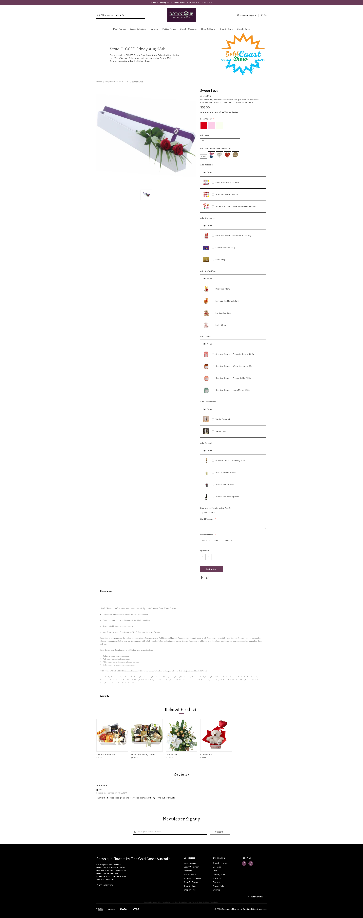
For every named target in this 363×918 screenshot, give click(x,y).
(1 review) (216, 112)
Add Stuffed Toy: (208, 271)
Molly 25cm (221, 325)
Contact (216, 882)
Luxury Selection (138, 29)
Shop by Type (226, 29)
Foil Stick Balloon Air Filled (227, 182)
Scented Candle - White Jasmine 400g (234, 366)
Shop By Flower (208, 29)
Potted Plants (169, 29)
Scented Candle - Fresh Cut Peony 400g (235, 354)
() (265, 15)
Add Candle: (206, 336)
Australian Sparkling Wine (227, 496)
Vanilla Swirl (221, 431)
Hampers (154, 29)
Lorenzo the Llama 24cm (227, 301)
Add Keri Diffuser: (208, 401)
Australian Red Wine (225, 484)
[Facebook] (201, 578)
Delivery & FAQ (219, 874)
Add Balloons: (206, 164)
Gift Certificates (259, 896)
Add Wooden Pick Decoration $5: (216, 148)
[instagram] (251, 863)
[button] (181, 591)
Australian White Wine (226, 472)
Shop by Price (243, 29)
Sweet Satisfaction (105, 754)
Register (253, 15)
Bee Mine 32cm (223, 289)
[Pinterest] (207, 578)
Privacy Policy (219, 886)
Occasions (217, 867)
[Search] (99, 15)
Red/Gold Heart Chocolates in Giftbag (233, 235)
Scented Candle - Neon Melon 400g (233, 390)
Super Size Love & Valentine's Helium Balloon (236, 206)
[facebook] (244, 863)
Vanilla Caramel (223, 419)
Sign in (243, 15)
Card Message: (207, 519)
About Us (217, 878)
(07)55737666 (106, 885)
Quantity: (204, 550)
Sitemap (217, 890)
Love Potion (171, 754)
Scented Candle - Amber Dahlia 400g (233, 378)
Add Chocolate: (208, 218)
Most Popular (119, 29)
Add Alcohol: (206, 443)
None (209, 172)
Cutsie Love (206, 754)
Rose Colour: (206, 119)
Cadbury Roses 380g (225, 247)
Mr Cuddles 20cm (224, 313)
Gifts (215, 870)
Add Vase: (205, 135)
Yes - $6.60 (209, 512)
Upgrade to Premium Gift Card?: (215, 508)
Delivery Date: (207, 534)
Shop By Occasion (188, 29)
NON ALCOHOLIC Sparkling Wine (230, 460)
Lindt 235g (220, 259)
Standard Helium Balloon (227, 194)
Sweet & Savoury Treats (143, 754)
